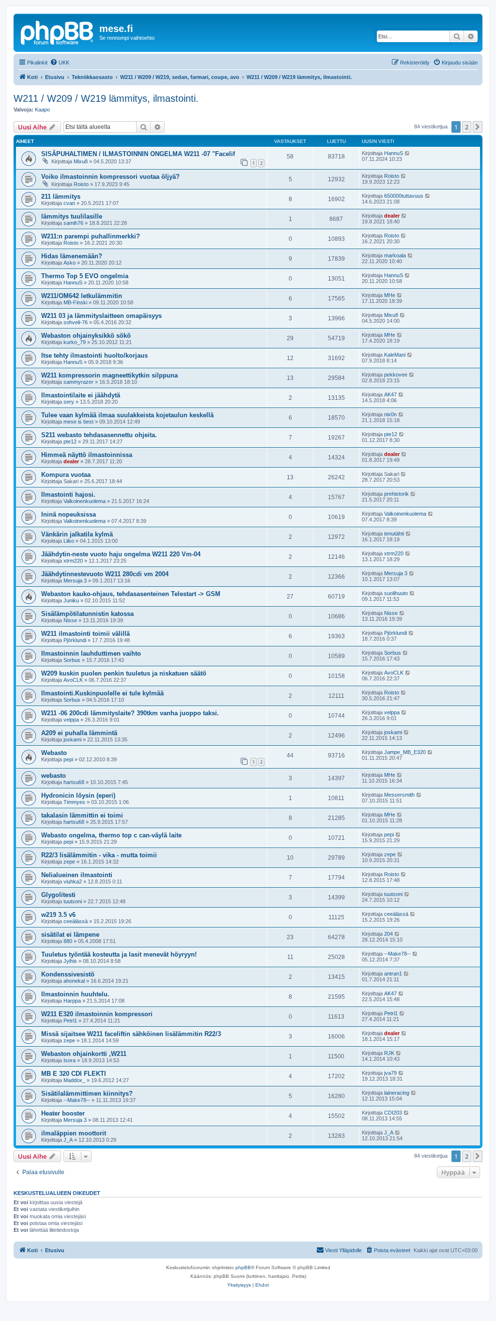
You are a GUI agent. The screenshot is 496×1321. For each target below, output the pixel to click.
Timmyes (74, 802)
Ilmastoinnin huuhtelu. (75, 994)
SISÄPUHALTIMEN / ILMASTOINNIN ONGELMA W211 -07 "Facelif (138, 153)
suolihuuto (396, 593)
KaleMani (394, 355)
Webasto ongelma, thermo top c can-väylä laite (111, 835)
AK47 (390, 394)
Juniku (71, 600)
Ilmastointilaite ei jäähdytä (80, 395)
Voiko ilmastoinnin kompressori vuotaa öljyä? (110, 176)
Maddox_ (74, 1080)
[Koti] (57, 31)
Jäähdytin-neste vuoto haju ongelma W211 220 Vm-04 (121, 554)
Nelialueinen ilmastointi (76, 875)
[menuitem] (59, 62)
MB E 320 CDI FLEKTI (73, 1073)
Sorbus (71, 660)
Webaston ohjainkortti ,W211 (83, 1053)
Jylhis (70, 961)
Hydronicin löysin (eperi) (78, 795)
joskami (72, 739)
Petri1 (70, 1020)
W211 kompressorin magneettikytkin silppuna (109, 375)
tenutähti (394, 533)
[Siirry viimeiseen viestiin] (407, 153)
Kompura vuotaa (66, 474)
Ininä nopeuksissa (68, 514)
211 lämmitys (60, 196)
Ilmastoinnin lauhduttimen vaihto (91, 653)
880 (67, 941)
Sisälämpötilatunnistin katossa (87, 613)
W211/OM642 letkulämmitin (81, 295)
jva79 (390, 1073)
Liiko (68, 541)
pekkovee (395, 374)
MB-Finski (75, 302)
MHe (389, 295)
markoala (395, 255)
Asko (69, 263)
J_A (68, 1140)
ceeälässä (75, 921)
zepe (69, 862)
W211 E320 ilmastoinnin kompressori (97, 1014)
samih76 (73, 223)
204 (388, 934)
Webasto (54, 752)
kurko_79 (74, 342)
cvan (69, 203)
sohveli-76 (75, 322)
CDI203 (393, 1113)
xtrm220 (73, 561)
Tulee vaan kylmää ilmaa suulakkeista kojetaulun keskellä (127, 415)
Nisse (70, 620)
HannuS (393, 153)
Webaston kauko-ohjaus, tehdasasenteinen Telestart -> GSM (130, 594)
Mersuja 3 (75, 580)
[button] (477, 127)
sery (68, 402)
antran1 (393, 973)
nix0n (390, 414)
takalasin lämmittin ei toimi (82, 815)
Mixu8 (81, 161)
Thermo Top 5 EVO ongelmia (84, 276)
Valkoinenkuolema (84, 501)
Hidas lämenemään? (71, 256)
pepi (68, 759)
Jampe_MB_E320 (405, 752)
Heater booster (63, 1113)
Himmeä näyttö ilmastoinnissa (86, 454)
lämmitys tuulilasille (71, 216)
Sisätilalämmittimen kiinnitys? (87, 1093)
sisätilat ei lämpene (70, 934)
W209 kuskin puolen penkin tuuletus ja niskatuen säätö (123, 673)
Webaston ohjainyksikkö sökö (86, 335)
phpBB (243, 1267)
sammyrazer (78, 382)
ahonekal (74, 981)
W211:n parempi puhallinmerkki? (90, 236)
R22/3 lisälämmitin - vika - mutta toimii (99, 855)
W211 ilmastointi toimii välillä (85, 633)
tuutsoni (72, 901)
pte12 (70, 441)
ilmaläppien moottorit (73, 1133)
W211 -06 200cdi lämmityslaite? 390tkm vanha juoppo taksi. (130, 713)
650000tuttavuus (403, 196)
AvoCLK (73, 680)
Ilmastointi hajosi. (68, 494)
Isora (69, 1060)
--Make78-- (397, 954)
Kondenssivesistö (67, 974)
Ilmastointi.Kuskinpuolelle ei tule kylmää (102, 693)
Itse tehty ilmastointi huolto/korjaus (94, 355)
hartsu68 (73, 782)
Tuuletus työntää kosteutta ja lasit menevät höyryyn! (119, 954)
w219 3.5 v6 (58, 914)
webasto (53, 775)
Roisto (81, 184)
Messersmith (399, 795)
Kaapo (42, 109)
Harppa (72, 1001)
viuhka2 (72, 881)
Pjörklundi (74, 640)
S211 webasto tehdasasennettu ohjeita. (99, 435)
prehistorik (396, 494)
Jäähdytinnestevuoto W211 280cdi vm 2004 (105, 574)
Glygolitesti (58, 894)
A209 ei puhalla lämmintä (79, 733)
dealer (392, 216)
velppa (71, 720)
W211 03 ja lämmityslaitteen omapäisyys (101, 315)
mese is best (78, 422)
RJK (389, 1053)
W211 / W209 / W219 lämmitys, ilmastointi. (106, 98)
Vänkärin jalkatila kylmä (77, 534)
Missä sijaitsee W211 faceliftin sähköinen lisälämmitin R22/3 (131, 1034)
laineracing (396, 1093)
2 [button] (466, 127)
